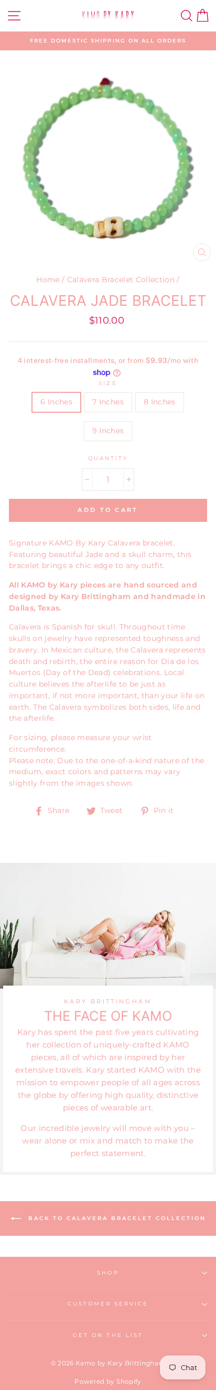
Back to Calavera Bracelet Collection (115, 1218)
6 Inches (56, 402)
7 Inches (108, 402)
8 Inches (160, 402)
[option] (108, 41)
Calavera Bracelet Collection (121, 279)
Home (47, 279)
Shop (107, 1272)
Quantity (108, 458)
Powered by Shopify (107, 1381)
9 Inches (108, 430)
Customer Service (108, 1303)
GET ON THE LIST (108, 1335)
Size (108, 383)
